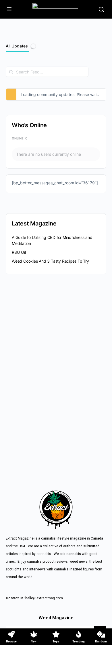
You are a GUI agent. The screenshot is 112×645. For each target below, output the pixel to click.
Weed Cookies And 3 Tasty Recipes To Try (50, 261)
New (33, 641)
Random (101, 641)
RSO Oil (19, 252)
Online (20, 138)
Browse (11, 641)
